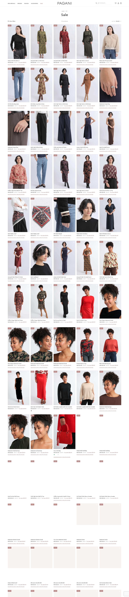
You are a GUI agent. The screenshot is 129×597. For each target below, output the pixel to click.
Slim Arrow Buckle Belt (36, 583)
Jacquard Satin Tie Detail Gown (84, 277)
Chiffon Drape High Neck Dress (15, 320)
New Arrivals (11, 3)
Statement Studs (81, 539)
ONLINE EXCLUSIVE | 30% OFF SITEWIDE (16, 64)
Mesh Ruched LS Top (82, 320)
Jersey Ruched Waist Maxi (60, 277)
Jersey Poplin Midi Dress (82, 147)
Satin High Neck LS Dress (60, 190)
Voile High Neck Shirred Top (106, 277)
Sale (41, 3)
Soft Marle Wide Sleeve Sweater (84, 496)
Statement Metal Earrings (105, 406)
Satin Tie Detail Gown (105, 147)
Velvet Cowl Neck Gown (14, 406)
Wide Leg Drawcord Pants (60, 147)
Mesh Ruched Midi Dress (13, 496)
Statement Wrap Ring (105, 104)
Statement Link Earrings (36, 450)
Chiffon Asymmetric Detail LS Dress (62, 496)
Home (63, 11)
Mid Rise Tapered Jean (36, 190)
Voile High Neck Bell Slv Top (37, 496)
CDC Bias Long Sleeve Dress (37, 104)
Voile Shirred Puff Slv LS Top (106, 190)
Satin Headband (34, 277)
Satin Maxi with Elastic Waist (37, 406)
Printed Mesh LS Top (81, 363)
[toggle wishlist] (27, 26)
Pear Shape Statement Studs (106, 320)
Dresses (19, 3)
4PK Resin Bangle (58, 233)
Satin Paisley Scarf (12, 233)
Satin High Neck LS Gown (83, 60)
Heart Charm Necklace (82, 233)
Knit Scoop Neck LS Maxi (60, 320)
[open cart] (121, 3)
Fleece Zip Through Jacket (106, 60)
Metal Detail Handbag (82, 450)
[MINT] (54, 454)
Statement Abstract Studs (14, 539)
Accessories (34, 3)
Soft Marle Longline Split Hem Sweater (63, 406)
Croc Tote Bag (57, 450)
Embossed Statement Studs (37, 363)
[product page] (18, 41)
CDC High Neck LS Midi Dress (61, 104)
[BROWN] (56, 454)
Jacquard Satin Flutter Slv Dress (15, 277)
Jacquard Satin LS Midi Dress (37, 60)
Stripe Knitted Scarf (12, 583)
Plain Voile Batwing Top (105, 363)
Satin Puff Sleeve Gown (105, 233)
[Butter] (32, 410)
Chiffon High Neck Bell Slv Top (15, 190)
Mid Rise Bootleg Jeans (13, 104)
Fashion (26, 3)
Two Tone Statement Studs (60, 539)
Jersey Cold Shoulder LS (13, 60)
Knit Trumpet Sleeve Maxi (106, 583)
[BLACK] (31, 410)
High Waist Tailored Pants (37, 147)
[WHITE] (55, 454)
